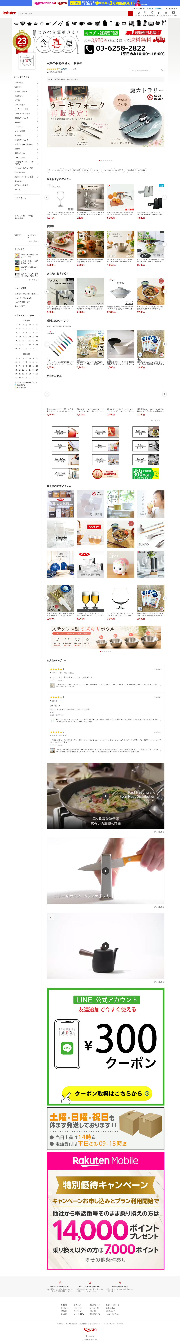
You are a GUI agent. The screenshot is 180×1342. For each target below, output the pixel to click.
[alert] (105, 79)
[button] (171, 8)
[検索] (130, 13)
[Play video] (105, 796)
